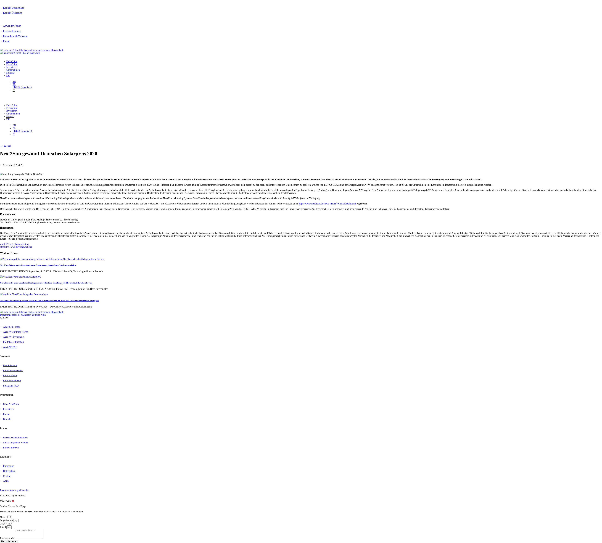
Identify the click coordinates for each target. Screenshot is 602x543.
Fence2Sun (11, 64)
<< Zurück (5, 146)
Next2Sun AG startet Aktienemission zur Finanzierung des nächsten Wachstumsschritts (38, 265)
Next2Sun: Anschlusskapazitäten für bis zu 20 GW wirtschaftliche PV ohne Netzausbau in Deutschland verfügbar (49, 300)
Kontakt (10, 72)
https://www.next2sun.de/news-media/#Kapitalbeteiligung (327, 203)
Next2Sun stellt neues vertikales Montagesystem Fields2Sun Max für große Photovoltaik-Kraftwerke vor (46, 283)
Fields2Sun (11, 61)
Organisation (6, 520)
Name (3, 517)
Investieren (11, 67)
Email (3, 527)
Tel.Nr (3, 523)
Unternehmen (13, 70)
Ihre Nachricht (7, 538)
